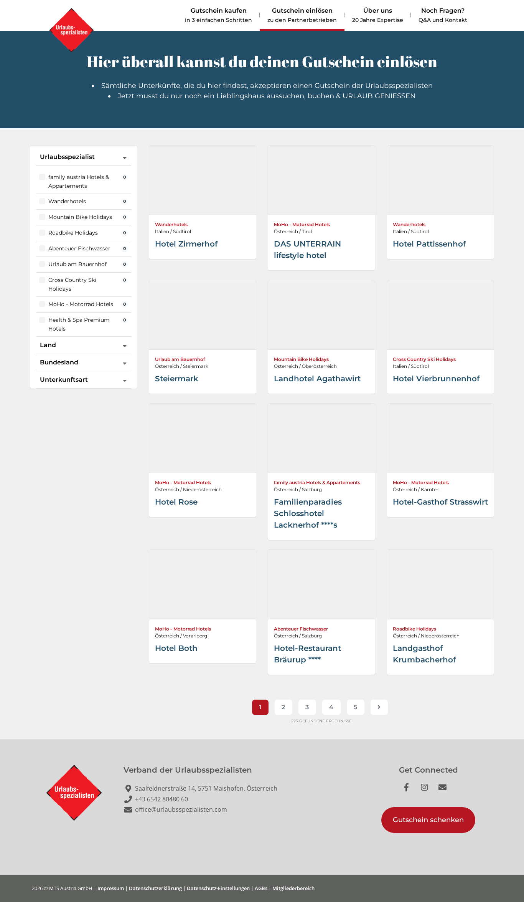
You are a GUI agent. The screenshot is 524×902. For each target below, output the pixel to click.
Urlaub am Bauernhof (180, 359)
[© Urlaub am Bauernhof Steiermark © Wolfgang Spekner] (202, 314)
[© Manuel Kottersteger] (440, 314)
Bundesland (59, 362)
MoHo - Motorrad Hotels (302, 224)
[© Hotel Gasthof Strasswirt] (440, 438)
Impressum (110, 888)
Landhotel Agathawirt (317, 378)
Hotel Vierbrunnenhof (436, 378)
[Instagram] (428, 791)
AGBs (261, 888)
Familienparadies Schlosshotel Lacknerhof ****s (308, 513)
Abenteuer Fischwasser (301, 629)
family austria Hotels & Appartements (317, 482)
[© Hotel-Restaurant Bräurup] (321, 584)
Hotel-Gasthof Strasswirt (440, 501)
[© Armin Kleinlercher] (321, 180)
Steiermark (176, 378)
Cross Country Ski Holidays (424, 359)
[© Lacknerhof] (321, 438)
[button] (428, 820)
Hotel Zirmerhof (186, 243)
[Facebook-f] (410, 791)
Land (48, 345)
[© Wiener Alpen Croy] (440, 584)
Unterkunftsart (64, 379)
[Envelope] (446, 791)
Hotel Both (176, 648)
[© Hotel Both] (202, 584)
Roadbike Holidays (414, 629)
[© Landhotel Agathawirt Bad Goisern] (321, 314)
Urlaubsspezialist (67, 157)
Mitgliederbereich (293, 888)
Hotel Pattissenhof (429, 243)
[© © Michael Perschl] (440, 180)
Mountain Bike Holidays (301, 359)
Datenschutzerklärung (155, 888)
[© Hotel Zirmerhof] (202, 180)
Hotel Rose (176, 501)
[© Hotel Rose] (202, 438)
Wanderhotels (171, 224)
